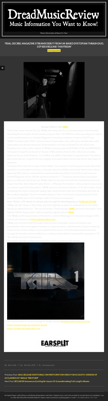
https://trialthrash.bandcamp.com (23, 328)
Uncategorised (54, 50)
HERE (65, 127)
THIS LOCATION (87, 201)
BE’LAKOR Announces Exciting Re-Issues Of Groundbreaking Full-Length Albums (51, 381)
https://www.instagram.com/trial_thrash (27, 325)
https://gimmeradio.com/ (43, 219)
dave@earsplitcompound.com (75, 321)
